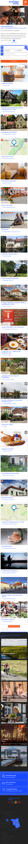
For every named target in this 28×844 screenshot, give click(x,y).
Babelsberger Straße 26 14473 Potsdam (8, 813)
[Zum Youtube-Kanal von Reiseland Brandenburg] (19, 802)
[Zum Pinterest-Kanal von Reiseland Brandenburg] (9, 802)
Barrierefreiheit (6, 838)
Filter (18, 626)
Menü (25, 4)
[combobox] (13, 47)
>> (9, 629)
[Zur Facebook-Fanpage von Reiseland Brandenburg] (12, 802)
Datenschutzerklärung (8, 836)
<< (1, 629)
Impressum (5, 834)
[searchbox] (10, 47)
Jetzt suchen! (14, 61)
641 (7, 629)
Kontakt (4, 832)
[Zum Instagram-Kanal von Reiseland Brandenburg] (15, 802)
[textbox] (9, 54)
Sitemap (4, 840)
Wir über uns (5, 843)
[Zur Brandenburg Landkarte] (11, 823)
